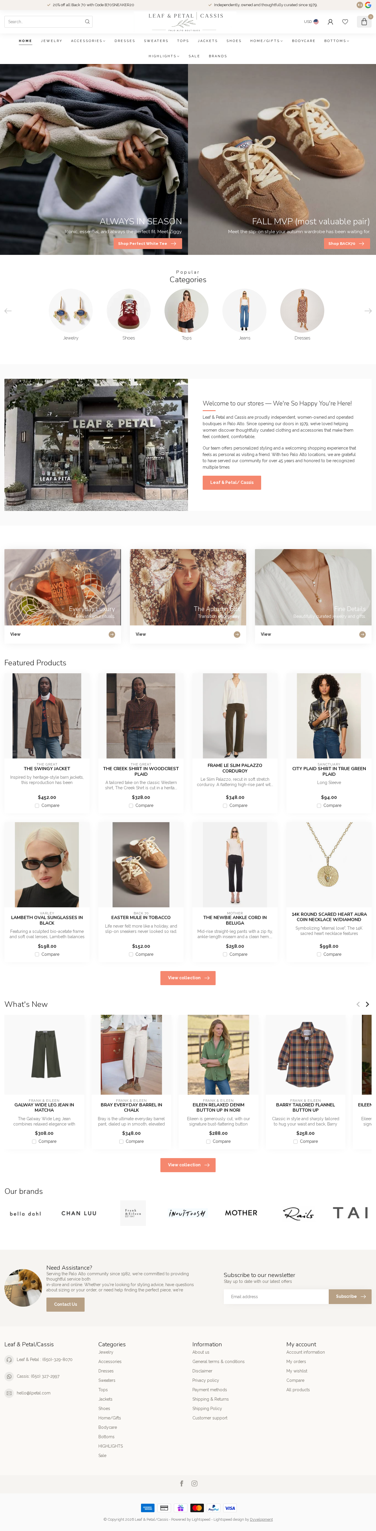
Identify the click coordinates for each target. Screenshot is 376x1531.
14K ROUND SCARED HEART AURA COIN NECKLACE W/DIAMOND (329, 917)
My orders (296, 1361)
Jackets (208, 41)
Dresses (125, 41)
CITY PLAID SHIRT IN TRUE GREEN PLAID (329, 771)
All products (298, 1389)
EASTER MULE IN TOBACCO (141, 917)
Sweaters (156, 41)
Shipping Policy (207, 1408)
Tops (183, 41)
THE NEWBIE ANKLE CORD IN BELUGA (235, 920)
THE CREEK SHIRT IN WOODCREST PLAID (141, 771)
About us (200, 1352)
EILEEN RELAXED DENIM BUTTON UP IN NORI (218, 1107)
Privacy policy (205, 1380)
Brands (218, 56)
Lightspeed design (229, 1519)
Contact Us (65, 1304)
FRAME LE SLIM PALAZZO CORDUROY (235, 768)
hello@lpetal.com (34, 1393)
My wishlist (296, 1371)
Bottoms (335, 41)
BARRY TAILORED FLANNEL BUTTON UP (305, 1107)
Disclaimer (202, 1371)
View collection (184, 977)
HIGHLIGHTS (163, 56)
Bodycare (304, 41)
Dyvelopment (261, 1519)
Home (25, 41)
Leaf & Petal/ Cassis (232, 482)
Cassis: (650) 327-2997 (38, 1376)
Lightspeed (201, 1519)
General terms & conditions (218, 1361)
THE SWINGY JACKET (47, 768)
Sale (194, 56)
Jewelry (52, 41)
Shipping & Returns (210, 1399)
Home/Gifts (265, 41)
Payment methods (209, 1389)
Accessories (87, 41)
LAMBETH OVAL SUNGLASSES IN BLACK (47, 920)
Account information (305, 1352)
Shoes (234, 41)
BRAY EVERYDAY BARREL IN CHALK (131, 1107)
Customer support (209, 1418)
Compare (50, 805)
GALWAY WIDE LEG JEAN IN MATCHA (44, 1107)
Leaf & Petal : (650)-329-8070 (45, 1359)
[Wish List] (345, 22)
